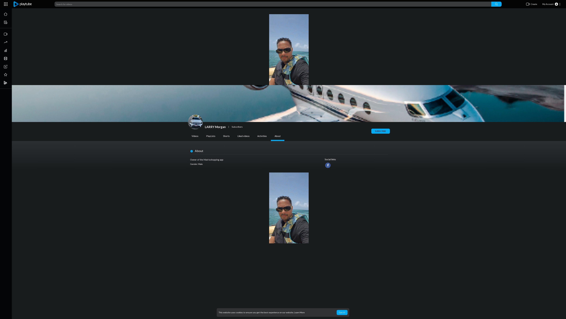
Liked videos (243, 136)
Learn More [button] (299, 312)
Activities (262, 136)
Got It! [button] (342, 312)
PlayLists (210, 136)
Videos (195, 136)
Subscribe (380, 131)
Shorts (226, 136)
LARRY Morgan (215, 127)
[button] (551, 4)
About (278, 136)
